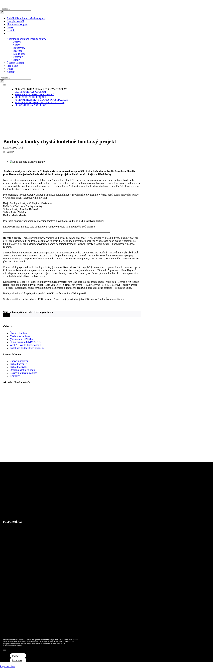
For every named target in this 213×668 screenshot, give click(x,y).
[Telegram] (7, 315)
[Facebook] (3, 315)
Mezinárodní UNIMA (21, 339)
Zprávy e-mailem (19, 361)
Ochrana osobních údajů (22, 370)
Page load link (7, 666)
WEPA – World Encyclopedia (25, 345)
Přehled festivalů (18, 367)
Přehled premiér (18, 364)
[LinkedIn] (5, 315)
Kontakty (15, 375)
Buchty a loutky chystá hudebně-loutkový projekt (59, 142)
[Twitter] (4, 315)
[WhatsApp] (6, 315)
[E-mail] (9, 315)
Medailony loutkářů (20, 336)
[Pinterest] (8, 315)
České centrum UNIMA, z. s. (25, 342)
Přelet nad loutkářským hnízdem (27, 348)
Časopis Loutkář (18, 333)
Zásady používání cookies (23, 372)
